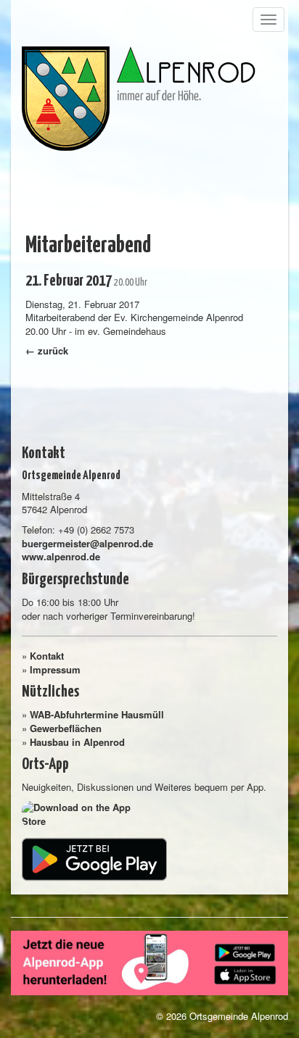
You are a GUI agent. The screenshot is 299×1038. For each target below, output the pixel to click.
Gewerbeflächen (66, 728)
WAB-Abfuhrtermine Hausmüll (97, 714)
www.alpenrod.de (61, 556)
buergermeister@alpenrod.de (87, 543)
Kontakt (47, 656)
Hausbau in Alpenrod (77, 742)
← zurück (46, 350)
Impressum (55, 669)
